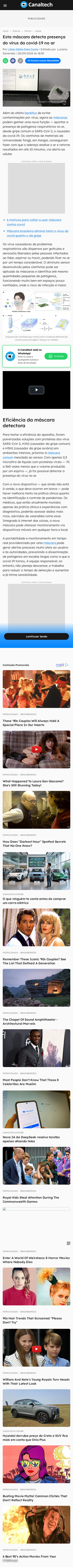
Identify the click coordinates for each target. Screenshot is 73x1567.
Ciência (27, 31)
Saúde (38, 31)
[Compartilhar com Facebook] (13, 60)
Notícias (16, 31)
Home (5, 31)
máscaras (60, 117)
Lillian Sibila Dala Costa (23, 49)
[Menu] (5, 6)
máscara (50, 543)
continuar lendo (36, 636)
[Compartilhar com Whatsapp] (5, 60)
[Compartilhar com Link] (20, 60)
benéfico (31, 113)
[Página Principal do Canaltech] (36, 7)
